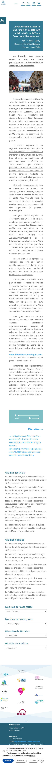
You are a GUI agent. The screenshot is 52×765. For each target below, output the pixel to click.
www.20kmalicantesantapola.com (25, 354)
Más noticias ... (35, 429)
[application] (26, 416)
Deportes (18, 44)
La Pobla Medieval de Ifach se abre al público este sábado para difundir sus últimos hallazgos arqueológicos (25, 528)
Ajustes (33, 761)
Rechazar (20, 761)
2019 (37, 40)
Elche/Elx (27, 44)
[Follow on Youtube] (39, 3)
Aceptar (8, 761)
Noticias (35, 44)
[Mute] (29, 418)
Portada (26, 47)
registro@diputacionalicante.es (27, 741)
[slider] (35, 418)
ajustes (32, 755)
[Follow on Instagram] (34, 3)
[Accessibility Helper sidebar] (3, 20)
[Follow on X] (28, 3)
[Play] (15, 415)
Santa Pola (35, 47)
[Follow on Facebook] (23, 3)
